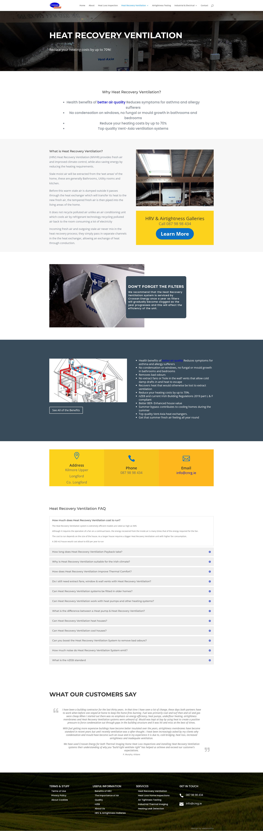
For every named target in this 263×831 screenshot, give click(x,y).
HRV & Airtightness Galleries (110, 813)
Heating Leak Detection (151, 808)
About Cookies (59, 799)
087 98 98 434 (194, 795)
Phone (131, 467)
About (92, 6)
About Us (100, 808)
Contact (204, 6)
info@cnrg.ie (186, 472)
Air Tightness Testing (149, 799)
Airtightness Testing (161, 6)
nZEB (97, 804)
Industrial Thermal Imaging (153, 804)
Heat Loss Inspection (108, 6)
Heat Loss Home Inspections (154, 795)
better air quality (111, 102)
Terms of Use (58, 791)
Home (82, 6)
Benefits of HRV (103, 791)
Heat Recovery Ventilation (133, 6)
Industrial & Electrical (185, 6)
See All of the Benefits (66, 410)
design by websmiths (202, 828)
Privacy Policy (58, 795)
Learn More (175, 233)
